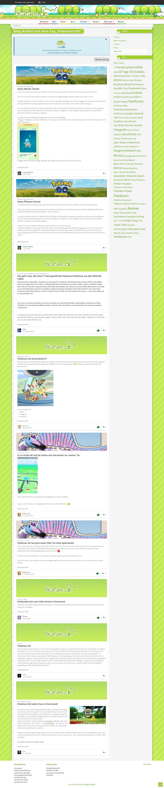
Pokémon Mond (122, 203)
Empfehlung (126, 97)
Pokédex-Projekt (123, 191)
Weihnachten (133, 233)
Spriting (140, 216)
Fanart (124, 101)
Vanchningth (120, 229)
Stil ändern (147, 764)
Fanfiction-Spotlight (123, 113)
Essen (117, 101)
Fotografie (120, 130)
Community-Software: (82, 784)
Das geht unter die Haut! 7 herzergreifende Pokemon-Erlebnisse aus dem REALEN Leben (59, 277)
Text (124, 225)
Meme (118, 168)
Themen (117, 37)
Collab (143, 88)
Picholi (134, 179)
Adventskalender (122, 75)
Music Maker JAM (121, 172)
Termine (117, 44)
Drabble (137, 93)
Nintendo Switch (135, 176)
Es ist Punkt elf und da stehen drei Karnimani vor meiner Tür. (48, 455)
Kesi (139, 150)
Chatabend (134, 88)
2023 (116, 72)
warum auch (120, 232)
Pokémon (121, 195)
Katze (125, 146)
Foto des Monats (133, 125)
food (140, 117)
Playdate (127, 183)
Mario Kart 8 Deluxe (124, 163)
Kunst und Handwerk (124, 160)
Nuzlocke (118, 179)
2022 (121, 63)
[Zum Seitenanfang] (160, 784)
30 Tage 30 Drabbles (132, 72)
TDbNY (117, 225)
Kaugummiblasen (125, 150)
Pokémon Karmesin (122, 200)
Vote (142, 229)
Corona (117, 93)
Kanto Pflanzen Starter (29, 201)
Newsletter (120, 176)
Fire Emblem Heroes (128, 117)
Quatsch (123, 208)
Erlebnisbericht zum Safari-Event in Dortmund (41, 601)
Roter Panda (120, 212)
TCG (140, 220)
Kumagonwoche (131, 155)
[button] (106, 39)
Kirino (118, 155)
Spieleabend (120, 216)
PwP (116, 208)
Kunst (143, 155)
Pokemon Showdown (123, 187)
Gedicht (117, 134)
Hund (124, 138)
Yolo (130, 237)
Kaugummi (134, 146)
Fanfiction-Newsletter (125, 109)
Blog (116, 88)
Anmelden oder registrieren (24, 2)
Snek (133, 212)
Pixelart (118, 183)
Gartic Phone (133, 130)
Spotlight (131, 216)
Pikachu (141, 180)
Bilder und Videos (120, 40)
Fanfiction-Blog (120, 105)
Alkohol (126, 80)
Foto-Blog (118, 125)
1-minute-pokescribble (128, 67)
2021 (116, 63)
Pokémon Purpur (138, 203)
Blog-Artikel (118, 51)
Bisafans (139, 84)
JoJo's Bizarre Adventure (127, 142)
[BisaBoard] (82, 12)
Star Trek (118, 220)
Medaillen (138, 164)
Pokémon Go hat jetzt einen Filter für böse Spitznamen (45, 543)
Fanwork (139, 113)
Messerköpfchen (129, 168)
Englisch (137, 96)
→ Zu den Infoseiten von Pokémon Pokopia (62, 53)
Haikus (117, 138)
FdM (116, 117)
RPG (129, 212)
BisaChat (130, 84)
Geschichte (129, 134)
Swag (135, 220)
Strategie (126, 220)
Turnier (131, 225)
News (116, 48)
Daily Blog (126, 92)
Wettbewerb (120, 236)
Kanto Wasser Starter (28, 88)
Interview (132, 138)
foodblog (118, 121)
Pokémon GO (24, 645)
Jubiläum (118, 146)
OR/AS (127, 179)
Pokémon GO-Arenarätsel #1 (32, 358)
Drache (117, 96)
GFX (139, 134)
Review (133, 208)
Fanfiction (136, 101)
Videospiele (133, 229)
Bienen (138, 80)
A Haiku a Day (138, 75)
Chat (125, 88)
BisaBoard (119, 84)
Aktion (118, 80)
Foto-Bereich (129, 121)
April (132, 80)
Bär (120, 88)
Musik (133, 172)
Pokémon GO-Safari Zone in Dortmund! (37, 704)
